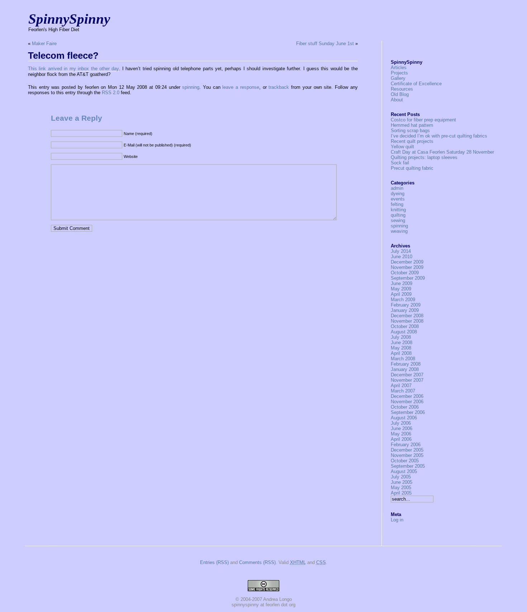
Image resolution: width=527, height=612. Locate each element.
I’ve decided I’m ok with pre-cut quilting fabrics (439, 136)
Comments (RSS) (257, 562)
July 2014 (401, 251)
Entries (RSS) (214, 562)
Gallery (398, 78)
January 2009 (405, 310)
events (398, 199)
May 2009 (401, 288)
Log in (397, 519)
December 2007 (407, 374)
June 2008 (401, 342)
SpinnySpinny (69, 18)
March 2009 (403, 299)
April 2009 (401, 294)
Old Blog (400, 94)
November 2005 (407, 455)
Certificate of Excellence (416, 83)
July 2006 (401, 423)
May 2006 (401, 434)
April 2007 (401, 385)
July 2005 (401, 477)
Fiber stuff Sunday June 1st (325, 43)
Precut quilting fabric (412, 168)
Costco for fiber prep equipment (423, 119)
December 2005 (407, 450)
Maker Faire (44, 43)
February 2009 (406, 305)
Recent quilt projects (412, 141)
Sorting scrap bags (410, 130)
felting (397, 204)
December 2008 (407, 315)
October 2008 (405, 326)
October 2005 (405, 460)
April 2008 (401, 353)
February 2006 (406, 444)
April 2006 (401, 439)
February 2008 (406, 364)
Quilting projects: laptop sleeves (424, 157)
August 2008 (404, 331)
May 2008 (401, 348)
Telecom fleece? (63, 55)
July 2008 (401, 337)
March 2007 (403, 391)
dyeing (397, 193)
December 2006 (407, 396)
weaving (399, 231)
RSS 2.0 (110, 92)
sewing (398, 220)
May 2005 (401, 487)
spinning (190, 87)
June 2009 (401, 283)
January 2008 (405, 369)
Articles (399, 67)
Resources (402, 89)
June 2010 (401, 256)
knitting (398, 209)
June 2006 (401, 428)
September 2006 (408, 412)
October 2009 (405, 272)
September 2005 (408, 466)
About (397, 99)
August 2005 (404, 471)
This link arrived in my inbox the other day (73, 68)
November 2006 (407, 401)
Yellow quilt (402, 146)
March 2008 (403, 358)
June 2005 (401, 482)
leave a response (240, 87)
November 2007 (407, 380)
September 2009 (408, 278)
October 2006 (405, 407)
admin (397, 188)
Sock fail (400, 162)
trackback (279, 87)
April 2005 (401, 493)
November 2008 (407, 321)
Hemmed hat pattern (412, 125)
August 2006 (404, 417)
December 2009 (407, 262)
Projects (399, 73)
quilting (398, 215)
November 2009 (407, 267)
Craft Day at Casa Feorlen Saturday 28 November (442, 152)
